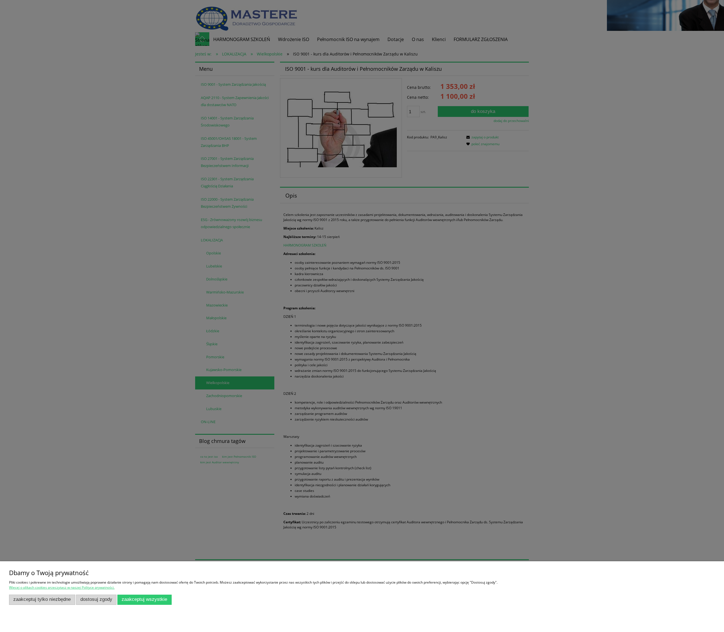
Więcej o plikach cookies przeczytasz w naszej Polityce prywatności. (62, 587)
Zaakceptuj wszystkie (144, 599)
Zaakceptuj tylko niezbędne (42, 599)
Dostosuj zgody (96, 599)
